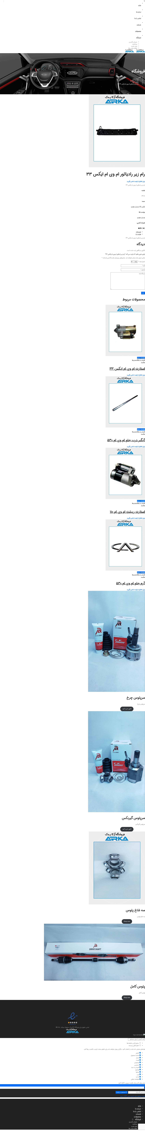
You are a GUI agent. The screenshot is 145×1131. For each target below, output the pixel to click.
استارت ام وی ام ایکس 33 (127, 368)
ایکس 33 (135, 82)
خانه (140, 77)
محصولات (135, 79)
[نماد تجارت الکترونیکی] (72, 1019)
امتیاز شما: (141, 262)
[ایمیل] (138, 228)
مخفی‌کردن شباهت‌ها (133, 1043)
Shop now (127, 921)
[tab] (91, 232)
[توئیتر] (143, 228)
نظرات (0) (138, 234)
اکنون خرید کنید (126, 709)
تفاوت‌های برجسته (134, 1046)
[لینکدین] (140, 228)
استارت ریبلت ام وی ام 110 (127, 511)
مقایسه (143, 362)
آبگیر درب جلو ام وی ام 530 (126, 440)
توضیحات (138, 232)
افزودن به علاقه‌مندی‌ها (138, 360)
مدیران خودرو (134, 80)
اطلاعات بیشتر (141, 358)
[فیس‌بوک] (144, 228)
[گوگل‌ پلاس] (141, 228)
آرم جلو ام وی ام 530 (130, 583)
